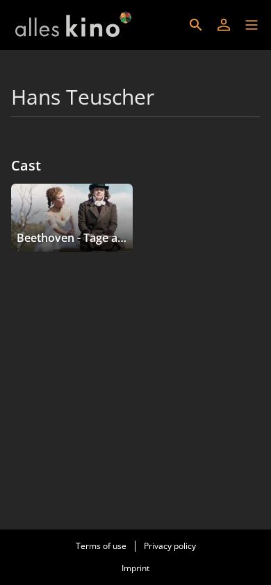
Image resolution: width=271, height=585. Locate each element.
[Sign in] (224, 25)
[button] (251, 25)
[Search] (196, 25)
